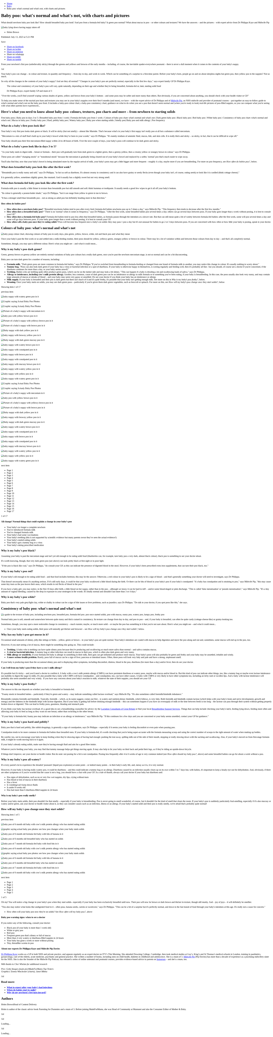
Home (9, 3)
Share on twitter (14, 49)
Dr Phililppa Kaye (9, 954)
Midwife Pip (176, 100)
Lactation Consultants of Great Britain (118, 709)
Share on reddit (13, 57)
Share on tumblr (14, 59)
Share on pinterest (15, 52)
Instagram (161, 959)
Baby (9, 6)
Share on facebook (15, 46)
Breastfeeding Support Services (166, 709)
